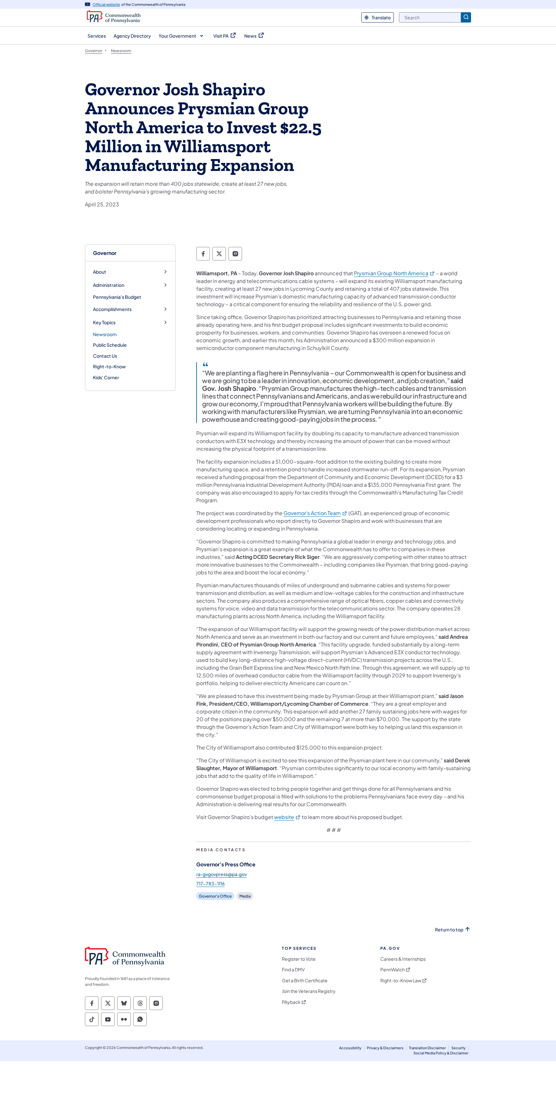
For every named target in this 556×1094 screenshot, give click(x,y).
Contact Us (105, 356)
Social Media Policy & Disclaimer (440, 1053)
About (99, 272)
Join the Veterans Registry (309, 991)
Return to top (449, 929)
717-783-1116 (210, 883)
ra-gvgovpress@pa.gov (221, 874)
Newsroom (105, 334)
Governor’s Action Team (315, 513)
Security (458, 1048)
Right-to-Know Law (400, 980)
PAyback (291, 1002)
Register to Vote (299, 959)
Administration (108, 285)
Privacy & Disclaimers (385, 1048)
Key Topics (104, 322)
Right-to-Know (109, 366)
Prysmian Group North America (394, 273)
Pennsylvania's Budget (117, 297)
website (287, 817)
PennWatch (392, 969)
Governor (104, 253)
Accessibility (350, 1048)
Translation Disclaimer (427, 1048)
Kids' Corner (106, 377)
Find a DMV (293, 969)
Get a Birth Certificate (305, 980)
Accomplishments (112, 309)
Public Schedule (110, 345)
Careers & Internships (403, 959)
